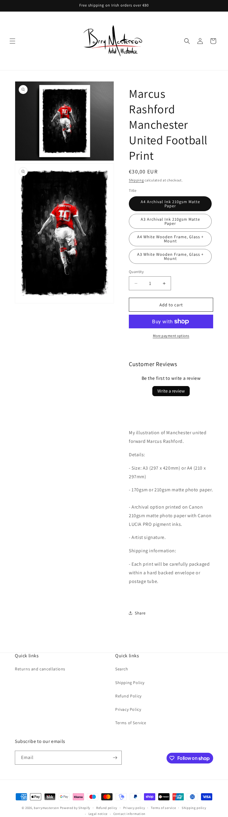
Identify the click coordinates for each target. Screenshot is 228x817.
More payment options (171, 335)
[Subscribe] (114, 758)
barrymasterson (46, 808)
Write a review (171, 391)
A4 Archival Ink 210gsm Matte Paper (170, 203)
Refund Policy (128, 696)
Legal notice (97, 814)
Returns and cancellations (40, 669)
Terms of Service (130, 722)
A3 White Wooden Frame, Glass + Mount (170, 256)
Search (121, 669)
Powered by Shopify (75, 808)
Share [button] (140, 613)
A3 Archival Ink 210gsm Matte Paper (170, 221)
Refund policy (106, 808)
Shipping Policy (130, 682)
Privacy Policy (128, 709)
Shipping (136, 180)
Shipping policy (194, 808)
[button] (12, 41)
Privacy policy (134, 808)
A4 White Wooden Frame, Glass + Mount (170, 239)
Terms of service (163, 808)
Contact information (129, 814)
